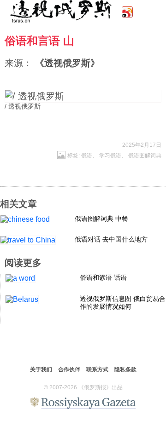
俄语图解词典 (144, 155)
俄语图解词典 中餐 (101, 218)
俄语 (86, 155)
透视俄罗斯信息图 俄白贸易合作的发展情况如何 (123, 302)
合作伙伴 (69, 369)
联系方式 (97, 369)
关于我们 (41, 369)
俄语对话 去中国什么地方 (111, 239)
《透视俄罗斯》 (67, 63)
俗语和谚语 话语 (103, 277)
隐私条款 (125, 369)
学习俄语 (110, 155)
